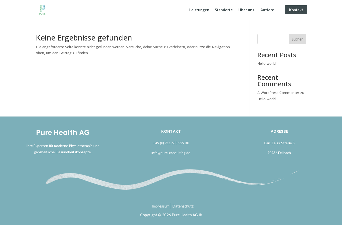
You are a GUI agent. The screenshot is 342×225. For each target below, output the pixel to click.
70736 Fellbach (279, 152)
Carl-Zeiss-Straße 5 (279, 143)
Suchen (297, 39)
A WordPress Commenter (278, 92)
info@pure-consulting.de (170, 152)
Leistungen (199, 10)
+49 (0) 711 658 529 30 (171, 143)
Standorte (224, 10)
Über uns (246, 10)
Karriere (267, 10)
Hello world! (266, 63)
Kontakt (296, 9)
